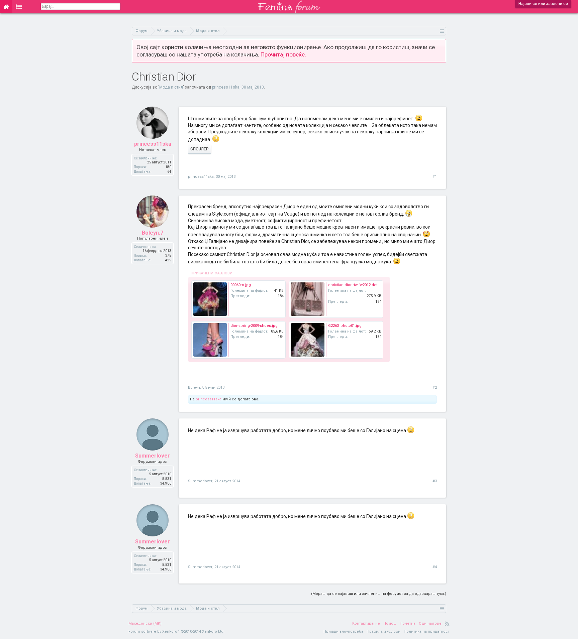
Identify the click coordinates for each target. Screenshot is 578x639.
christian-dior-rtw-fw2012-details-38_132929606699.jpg (374, 285)
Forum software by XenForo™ (176, 631)
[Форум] (18, 6)
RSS (447, 623)
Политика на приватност (427, 631)
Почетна (407, 623)
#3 (434, 481)
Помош (389, 623)
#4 (434, 567)
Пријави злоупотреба (343, 631)
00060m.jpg (240, 285)
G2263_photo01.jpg (345, 326)
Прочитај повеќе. (283, 54)
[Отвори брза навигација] (442, 31)
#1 (434, 176)
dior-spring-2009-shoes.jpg (254, 326)
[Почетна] (6, 6)
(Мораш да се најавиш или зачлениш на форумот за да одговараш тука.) (378, 594)
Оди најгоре (430, 623)
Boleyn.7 (152, 233)
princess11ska (225, 87)
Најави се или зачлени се (543, 3)
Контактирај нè (366, 623)
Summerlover (152, 456)
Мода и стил (171, 87)
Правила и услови (383, 631)
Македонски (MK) (145, 623)
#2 (434, 387)
